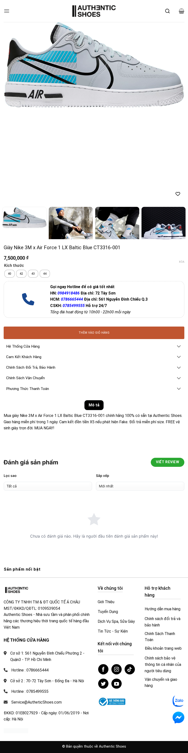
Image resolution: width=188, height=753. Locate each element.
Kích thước (14, 266)
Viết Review (167, 462)
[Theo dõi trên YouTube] (116, 684)
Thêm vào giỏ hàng (94, 332)
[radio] (9, 273)
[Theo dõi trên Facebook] (103, 669)
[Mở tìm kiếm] (167, 11)
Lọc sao (10, 475)
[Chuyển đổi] (179, 346)
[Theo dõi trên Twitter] (103, 684)
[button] (7, 11)
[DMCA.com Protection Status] (16, 730)
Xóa (181, 261)
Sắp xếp (102, 475)
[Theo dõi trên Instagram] (116, 669)
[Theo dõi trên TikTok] (130, 669)
